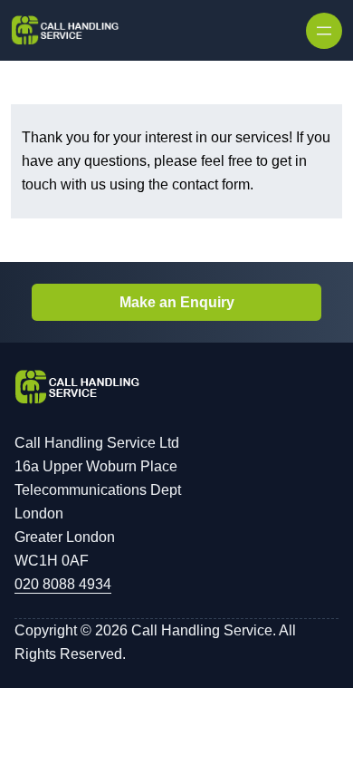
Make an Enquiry (176, 302)
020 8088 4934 (62, 584)
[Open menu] (324, 31)
